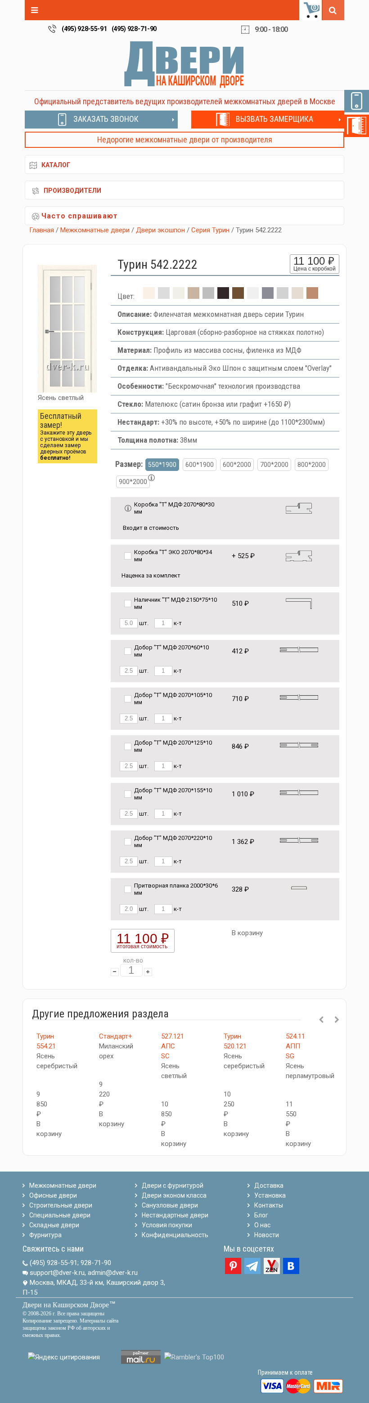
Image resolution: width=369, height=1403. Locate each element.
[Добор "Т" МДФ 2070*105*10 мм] (299, 696)
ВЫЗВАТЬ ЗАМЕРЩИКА (274, 119)
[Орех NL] (238, 296)
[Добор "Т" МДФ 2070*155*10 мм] (299, 792)
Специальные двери (59, 1215)
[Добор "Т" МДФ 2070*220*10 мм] (299, 839)
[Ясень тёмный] (312, 296)
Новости (266, 1235)
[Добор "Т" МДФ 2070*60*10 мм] (299, 649)
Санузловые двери (170, 1205)
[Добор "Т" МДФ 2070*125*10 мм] (299, 744)
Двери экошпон (160, 230)
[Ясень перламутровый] (297, 296)
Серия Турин (210, 230)
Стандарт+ (115, 1036)
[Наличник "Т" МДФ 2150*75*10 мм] (299, 602)
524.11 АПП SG (295, 1046)
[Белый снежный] (253, 296)
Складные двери (54, 1225)
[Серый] (268, 296)
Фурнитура (45, 1235)
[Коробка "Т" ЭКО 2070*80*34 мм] (299, 555)
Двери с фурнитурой (172, 1185)
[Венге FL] (223, 296)
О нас (262, 1225)
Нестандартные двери (175, 1215)
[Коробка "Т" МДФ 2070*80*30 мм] (299, 507)
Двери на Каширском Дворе (65, 1305)
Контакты (268, 1205)
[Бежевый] (178, 296)
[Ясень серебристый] (282, 296)
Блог (261, 1215)
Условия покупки (167, 1225)
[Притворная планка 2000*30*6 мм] (299, 887)
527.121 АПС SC (172, 1046)
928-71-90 (96, 1263)
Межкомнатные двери (95, 230)
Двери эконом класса (174, 1195)
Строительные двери (60, 1205)
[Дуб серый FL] (208, 296)
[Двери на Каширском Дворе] (184, 64)
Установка (270, 1195)
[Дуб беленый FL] (193, 296)
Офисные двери (53, 1195)
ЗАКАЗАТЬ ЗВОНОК (106, 119)
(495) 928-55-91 (84, 28)
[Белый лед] (164, 296)
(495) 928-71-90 (134, 28)
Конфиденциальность (175, 1235)
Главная (41, 230)
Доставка (269, 1185)
